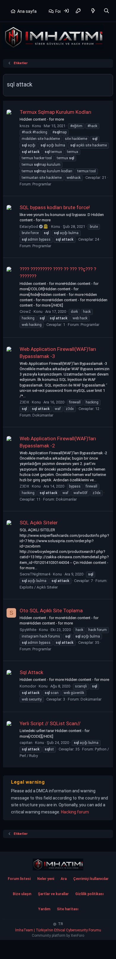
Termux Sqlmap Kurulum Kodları (55, 112)
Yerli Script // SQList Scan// (50, 723)
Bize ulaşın (22, 894)
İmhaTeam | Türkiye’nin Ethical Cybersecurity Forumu (58, 930)
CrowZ (25, 311)
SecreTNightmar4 (35, 574)
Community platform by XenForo (58, 935)
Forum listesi (19, 879)
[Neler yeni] (93, 11)
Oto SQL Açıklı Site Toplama (51, 610)
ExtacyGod (29, 226)
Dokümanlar (42, 415)
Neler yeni (45, 879)
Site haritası (67, 909)
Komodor (28, 686)
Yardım (44, 909)
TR (60, 924)
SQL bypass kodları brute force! (55, 207)
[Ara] (106, 11)
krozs (24, 126)
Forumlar (63, 11)
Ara (64, 879)
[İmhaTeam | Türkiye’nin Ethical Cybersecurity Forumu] (58, 864)
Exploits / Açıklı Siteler (39, 587)
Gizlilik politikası (89, 894)
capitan (26, 742)
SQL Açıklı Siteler (39, 523)
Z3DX (24, 402)
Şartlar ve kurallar (53, 894)
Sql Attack (31, 672)
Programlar (41, 184)
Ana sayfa (27, 11)
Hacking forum (75, 812)
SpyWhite (28, 629)
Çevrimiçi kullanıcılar (91, 879)
